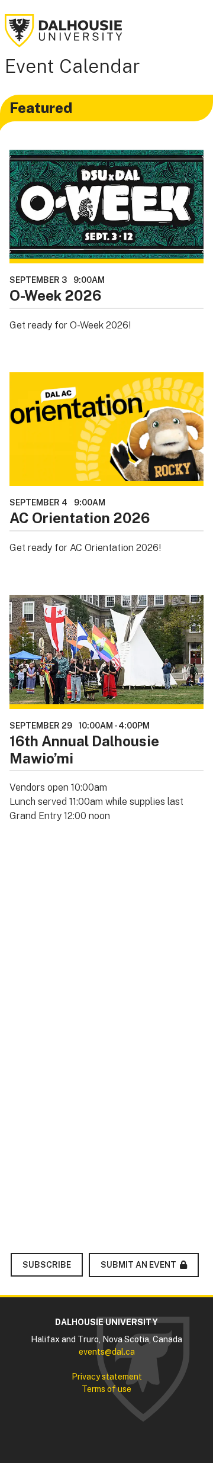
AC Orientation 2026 (79, 518)
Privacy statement (107, 1376)
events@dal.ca (107, 1351)
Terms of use (106, 1389)
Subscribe (46, 1264)
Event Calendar (72, 66)
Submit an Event (138, 1264)
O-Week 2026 (55, 295)
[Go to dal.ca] (64, 30)
